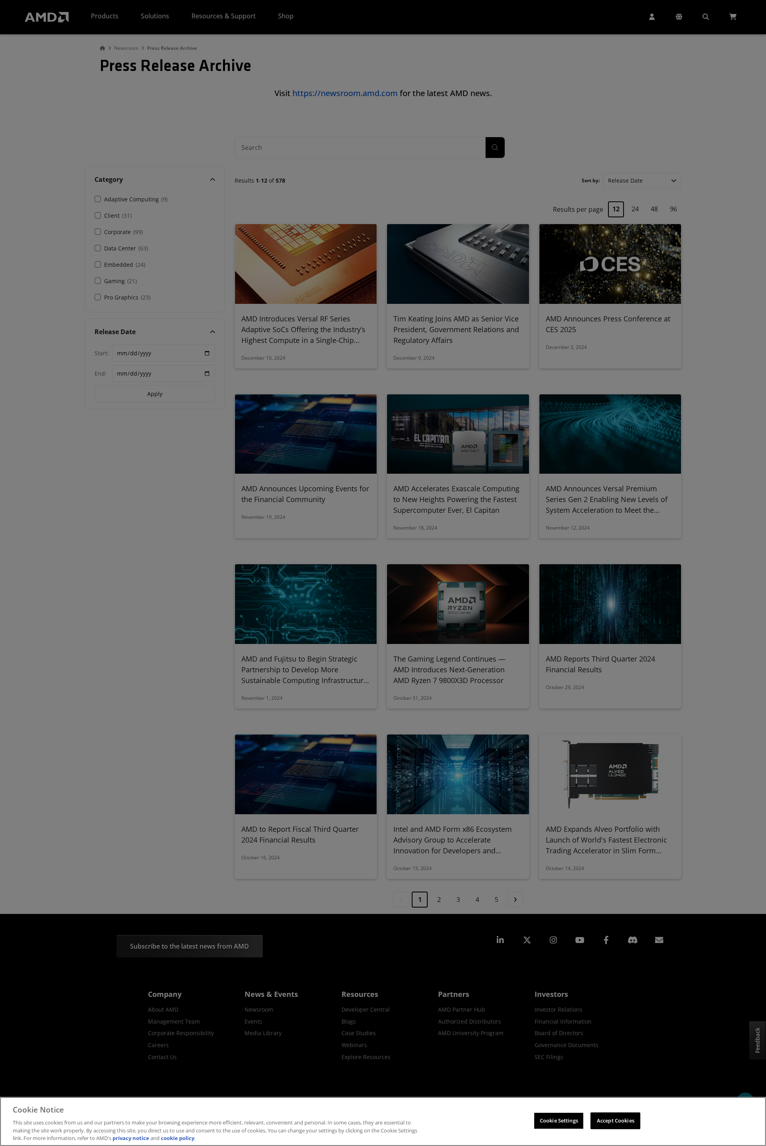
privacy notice (131, 1137)
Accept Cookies (615, 1120)
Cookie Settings (559, 1120)
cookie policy (177, 1137)
